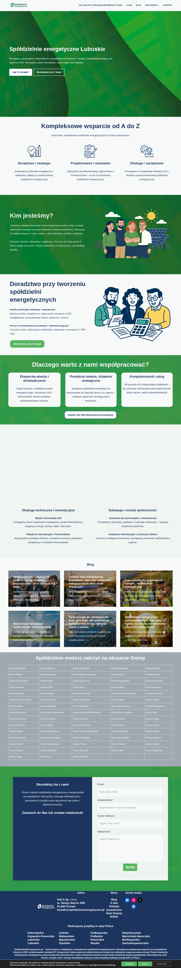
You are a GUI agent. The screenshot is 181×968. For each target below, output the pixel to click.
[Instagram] (133, 900)
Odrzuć (145, 964)
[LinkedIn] (133, 906)
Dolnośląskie (36, 932)
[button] (158, 5)
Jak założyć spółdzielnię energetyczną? (101, 5)
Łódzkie (64, 932)
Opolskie (64, 943)
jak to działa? (20, 72)
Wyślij (130, 867)
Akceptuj (129, 964)
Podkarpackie (99, 932)
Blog (114, 899)
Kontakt (167, 5)
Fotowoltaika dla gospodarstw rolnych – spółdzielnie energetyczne (144, 583)
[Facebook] (127, 900)
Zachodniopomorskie (135, 943)
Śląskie (95, 943)
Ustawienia (162, 964)
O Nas (114, 902)
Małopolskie (66, 936)
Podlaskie (96, 936)
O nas (129, 5)
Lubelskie (34, 939)
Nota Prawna (114, 913)
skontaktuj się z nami (48, 72)
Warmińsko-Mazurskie (136, 936)
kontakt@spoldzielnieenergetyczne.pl (80, 909)
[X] (140, 900)
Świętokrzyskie (131, 932)
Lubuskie (33, 943)
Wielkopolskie (131, 939)
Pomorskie (97, 939)
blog (138, 5)
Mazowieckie (67, 939)
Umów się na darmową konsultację (90, 414)
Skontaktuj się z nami (27, 343)
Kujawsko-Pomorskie (41, 936)
